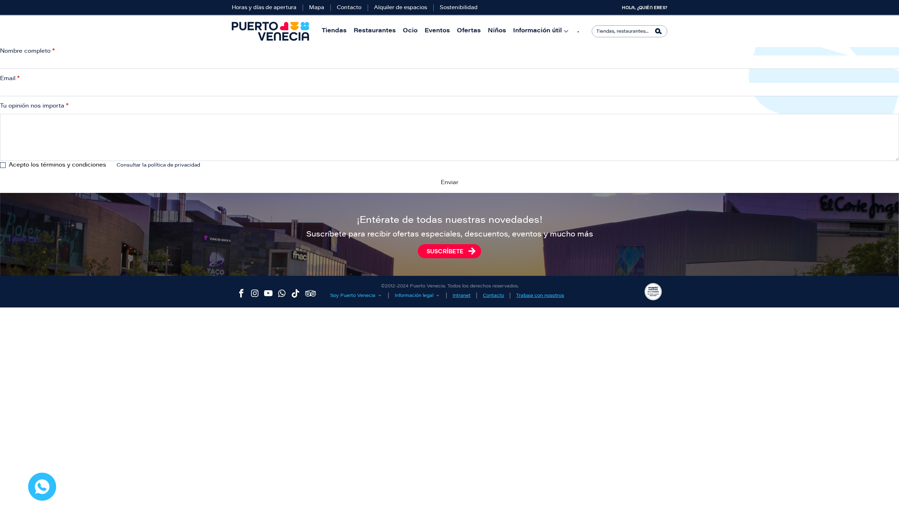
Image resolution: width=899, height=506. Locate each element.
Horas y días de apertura (264, 8)
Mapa (316, 8)
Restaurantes (375, 31)
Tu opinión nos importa (32, 106)
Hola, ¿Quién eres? (644, 8)
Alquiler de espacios (400, 8)
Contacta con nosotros (42, 487)
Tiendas (334, 31)
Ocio (410, 31)
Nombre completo (25, 51)
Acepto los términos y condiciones (57, 165)
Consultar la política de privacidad (158, 165)
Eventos (437, 31)
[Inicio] (270, 31)
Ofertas (469, 31)
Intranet (462, 295)
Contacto (349, 8)
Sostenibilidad (459, 8)
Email (7, 79)
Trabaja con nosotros (540, 295)
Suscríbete (445, 251)
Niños (497, 31)
